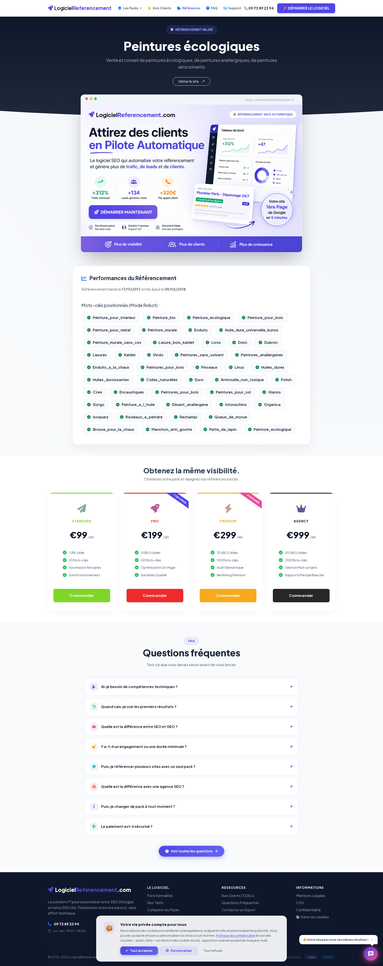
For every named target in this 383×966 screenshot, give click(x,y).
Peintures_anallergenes (262, 354)
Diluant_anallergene (190, 404)
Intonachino (236, 404)
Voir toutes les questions (192, 851)
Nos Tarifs (155, 902)
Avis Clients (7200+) (238, 895)
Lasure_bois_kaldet (176, 342)
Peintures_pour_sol (233, 392)
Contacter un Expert (238, 909)
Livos (216, 342)
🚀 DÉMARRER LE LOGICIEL (306, 8)
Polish (286, 379)
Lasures (100, 354)
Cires (97, 392)
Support (234, 8)
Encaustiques (131, 392)
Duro (199, 379)
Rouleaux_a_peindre (144, 417)
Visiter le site (188, 81)
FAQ (214, 8)
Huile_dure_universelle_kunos (251, 330)
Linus (239, 367)
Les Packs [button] (130, 8)
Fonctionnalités (160, 895)
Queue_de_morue (231, 417)
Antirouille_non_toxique (242, 379)
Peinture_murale (162, 330)
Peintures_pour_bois (165, 367)
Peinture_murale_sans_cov (117, 342)
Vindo (158, 354)
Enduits (201, 330)
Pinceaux (209, 367)
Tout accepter (141, 950)
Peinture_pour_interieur (114, 317)
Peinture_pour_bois (265, 317)
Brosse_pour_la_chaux (113, 429)
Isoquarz (100, 417)
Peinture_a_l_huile (138, 404)
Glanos (274, 392)
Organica (272, 404)
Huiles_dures (272, 367)
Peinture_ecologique (211, 317)
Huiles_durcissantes (111, 379)
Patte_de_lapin (222, 429)
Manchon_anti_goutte (172, 429)
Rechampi (188, 417)
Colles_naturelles (162, 379)
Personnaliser (181, 950)
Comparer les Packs (163, 909)
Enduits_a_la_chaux (111, 367)
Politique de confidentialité (235, 935)
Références (191, 8)
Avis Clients (161, 8)
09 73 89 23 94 (261, 8)
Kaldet (130, 354)
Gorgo (98, 404)
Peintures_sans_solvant (202, 354)
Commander (82, 595)
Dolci (242, 342)
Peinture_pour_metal (112, 330)
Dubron (271, 342)
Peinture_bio (164, 317)
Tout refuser (213, 950)
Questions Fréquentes (240, 902)
